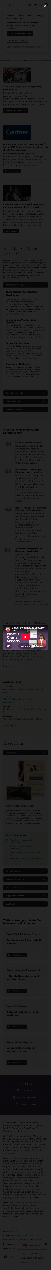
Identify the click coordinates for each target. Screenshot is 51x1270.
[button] (45, 6)
